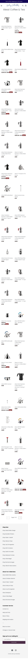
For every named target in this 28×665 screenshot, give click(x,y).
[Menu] (1, 5)
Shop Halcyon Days (7, 541)
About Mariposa (7, 592)
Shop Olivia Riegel (7, 558)
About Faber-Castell (8, 582)
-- (3, 623)
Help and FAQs (6, 612)
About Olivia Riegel (7, 596)
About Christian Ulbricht (9, 578)
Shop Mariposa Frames (8, 555)
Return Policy (6, 616)
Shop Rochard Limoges (8, 562)
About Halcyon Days (8, 585)
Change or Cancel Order (9, 630)
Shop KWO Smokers (8, 548)
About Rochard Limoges (9, 599)
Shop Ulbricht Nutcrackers (9, 565)
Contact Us (5, 609)
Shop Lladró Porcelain (8, 551)
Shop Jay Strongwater (8, 544)
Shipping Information (8, 619)
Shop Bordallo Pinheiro (8, 534)
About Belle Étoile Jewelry (9, 575)
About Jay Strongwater (9, 589)
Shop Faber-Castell (8, 537)
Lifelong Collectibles (15, 653)
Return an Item (6, 626)
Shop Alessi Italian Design (9, 530)
